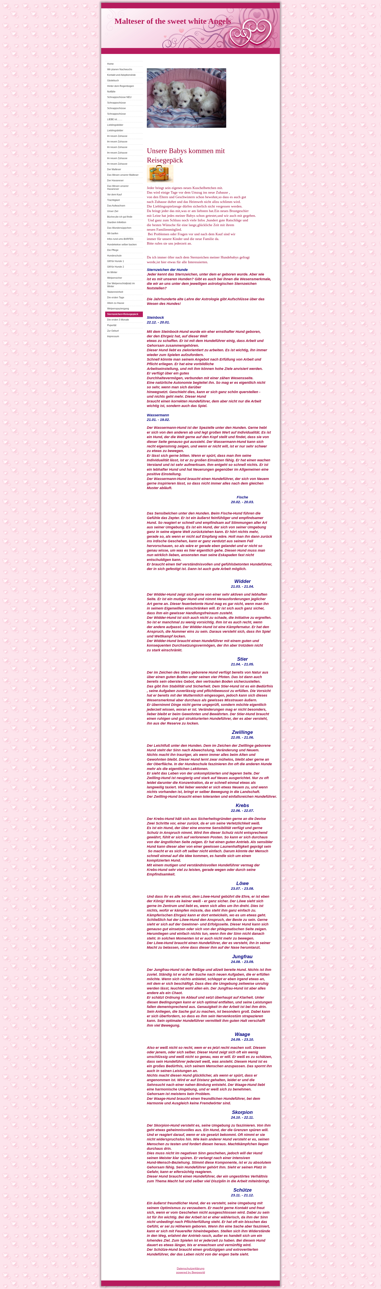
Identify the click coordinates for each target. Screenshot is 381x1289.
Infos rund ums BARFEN (120, 239)
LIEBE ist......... (114, 119)
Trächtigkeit (113, 200)
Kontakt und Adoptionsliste (121, 75)
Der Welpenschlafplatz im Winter (121, 285)
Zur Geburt (113, 330)
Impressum (113, 336)
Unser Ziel (112, 211)
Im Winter (112, 272)
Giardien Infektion (116, 222)
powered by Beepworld (190, 1272)
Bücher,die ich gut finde (119, 216)
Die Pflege (112, 250)
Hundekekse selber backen (122, 244)
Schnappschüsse (116, 102)
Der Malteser (114, 169)
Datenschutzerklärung (190, 1268)
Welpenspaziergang (118, 308)
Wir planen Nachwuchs (119, 69)
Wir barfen (112, 233)
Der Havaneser (115, 180)
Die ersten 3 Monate (118, 319)
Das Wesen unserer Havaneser (118, 187)
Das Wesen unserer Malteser (123, 175)
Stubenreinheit (115, 292)
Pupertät (111, 325)
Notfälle (111, 91)
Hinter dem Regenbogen (120, 86)
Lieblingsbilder (115, 125)
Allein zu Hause (115, 303)
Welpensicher (114, 277)
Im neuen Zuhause (117, 136)
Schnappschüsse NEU (119, 97)
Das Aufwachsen (116, 205)
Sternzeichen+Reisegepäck (122, 314)
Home (110, 63)
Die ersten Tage (115, 297)
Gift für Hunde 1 (115, 261)
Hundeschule (114, 255)
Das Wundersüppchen (119, 228)
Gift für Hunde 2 (115, 266)
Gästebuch (113, 80)
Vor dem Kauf (114, 194)
